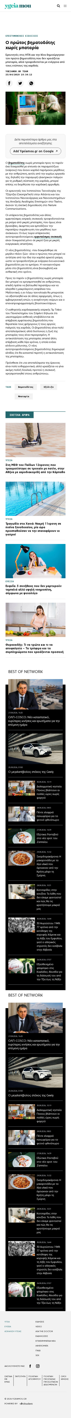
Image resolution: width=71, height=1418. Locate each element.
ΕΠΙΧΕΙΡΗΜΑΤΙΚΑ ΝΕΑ (45, 1341)
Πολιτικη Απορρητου (34, 1377)
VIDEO (39, 1326)
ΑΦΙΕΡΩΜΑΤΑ (42, 1345)
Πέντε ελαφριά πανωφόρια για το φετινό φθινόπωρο (48, 816)
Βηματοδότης (25, 387)
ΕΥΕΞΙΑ (7, 1326)
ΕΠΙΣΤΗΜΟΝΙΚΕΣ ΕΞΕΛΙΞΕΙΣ (22, 35)
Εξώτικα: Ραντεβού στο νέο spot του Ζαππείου (47, 838)
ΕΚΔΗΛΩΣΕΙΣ (42, 1336)
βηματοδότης (16, 163)
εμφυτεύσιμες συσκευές (48, 236)
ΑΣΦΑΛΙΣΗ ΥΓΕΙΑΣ (12, 1331)
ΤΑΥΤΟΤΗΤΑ (20, 1376)
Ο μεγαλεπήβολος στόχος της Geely (31, 772)
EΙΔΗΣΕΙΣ (40, 1321)
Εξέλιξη (49, 387)
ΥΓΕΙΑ (7, 1321)
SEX (37, 1355)
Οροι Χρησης (65, 1377)
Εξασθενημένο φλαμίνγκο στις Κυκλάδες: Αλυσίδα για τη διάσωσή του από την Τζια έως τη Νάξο (49, 972)
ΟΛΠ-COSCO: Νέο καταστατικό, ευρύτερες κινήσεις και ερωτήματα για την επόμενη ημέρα (34, 721)
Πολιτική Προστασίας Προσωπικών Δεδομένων (51, 1380)
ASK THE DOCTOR (44, 1331)
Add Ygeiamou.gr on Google (33, 151)
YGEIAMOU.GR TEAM (17, 71)
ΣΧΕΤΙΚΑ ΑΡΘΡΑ (19, 415)
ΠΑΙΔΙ (38, 1350)
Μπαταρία (23, 396)
